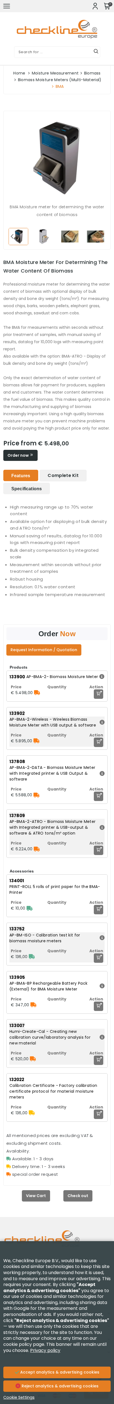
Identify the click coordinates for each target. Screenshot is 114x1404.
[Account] (95, 6)
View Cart (36, 1195)
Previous (12, 236)
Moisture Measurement (55, 73)
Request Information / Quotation (44, 650)
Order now (18, 455)
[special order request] (37, 692)
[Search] (96, 52)
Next (102, 236)
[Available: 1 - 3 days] (30, 908)
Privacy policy (45, 1350)
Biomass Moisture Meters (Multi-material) (60, 80)
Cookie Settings (19, 1397)
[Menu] (6, 6)
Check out (78, 1195)
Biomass (92, 73)
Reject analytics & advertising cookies (59, 1386)
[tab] (20, 475)
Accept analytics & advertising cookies (59, 1372)
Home (19, 73)
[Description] (101, 677)
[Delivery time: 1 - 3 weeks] (32, 1113)
